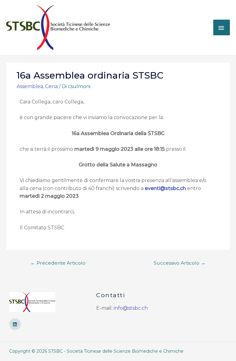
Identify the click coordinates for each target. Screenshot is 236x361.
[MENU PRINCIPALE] (221, 27)
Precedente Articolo (57, 263)
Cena (51, 86)
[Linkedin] (15, 324)
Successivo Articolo (180, 263)
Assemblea (30, 86)
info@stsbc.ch (131, 308)
